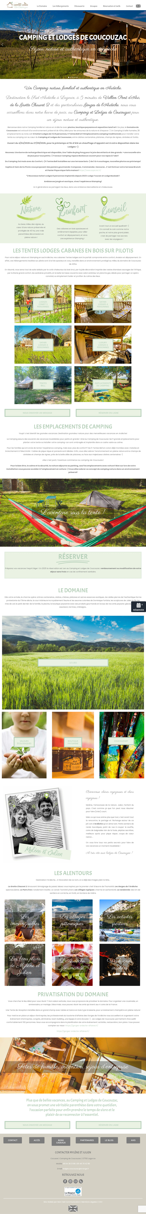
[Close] (142, 605)
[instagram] (70, 1181)
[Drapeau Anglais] (138, 5)
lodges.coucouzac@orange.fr (76, 1168)
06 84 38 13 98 (69, 1163)
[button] (2, 44)
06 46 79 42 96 (83, 1163)
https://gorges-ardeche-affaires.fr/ (81, 1025)
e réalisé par (51, 1202)
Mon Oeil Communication (68, 1202)
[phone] (81, 1181)
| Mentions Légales (88, 1202)
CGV (100, 1202)
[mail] (76, 1181)
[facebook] (65, 1181)
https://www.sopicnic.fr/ (90, 170)
